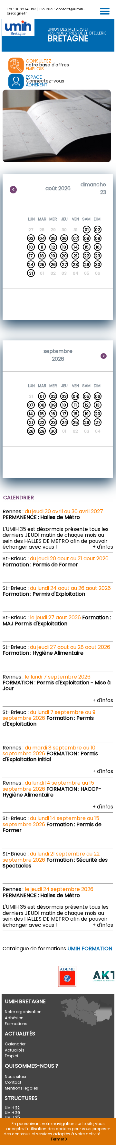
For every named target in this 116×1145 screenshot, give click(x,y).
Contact (13, 1082)
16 (98, 247)
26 (53, 264)
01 (87, 230)
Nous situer (15, 1076)
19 (53, 256)
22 (86, 256)
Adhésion (14, 1018)
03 (31, 238)
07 (75, 238)
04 (42, 238)
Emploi (11, 1056)
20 (64, 256)
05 (53, 238)
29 (86, 264)
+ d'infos (102, 547)
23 (97, 256)
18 (42, 256)
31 (31, 273)
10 (31, 247)
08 (86, 238)
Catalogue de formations (57, 948)
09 (97, 238)
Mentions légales (21, 1088)
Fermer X (59, 1139)
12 (53, 247)
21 (75, 256)
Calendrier (15, 1044)
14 (75, 247)
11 (42, 247)
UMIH (12, 1108)
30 (97, 264)
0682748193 (25, 9)
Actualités (14, 1050)
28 (75, 264)
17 (31, 256)
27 (64, 264)
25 (41, 264)
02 (97, 230)
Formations (16, 1023)
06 (64, 238)
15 (87, 247)
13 (64, 247)
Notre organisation (23, 1011)
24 (31, 264)
